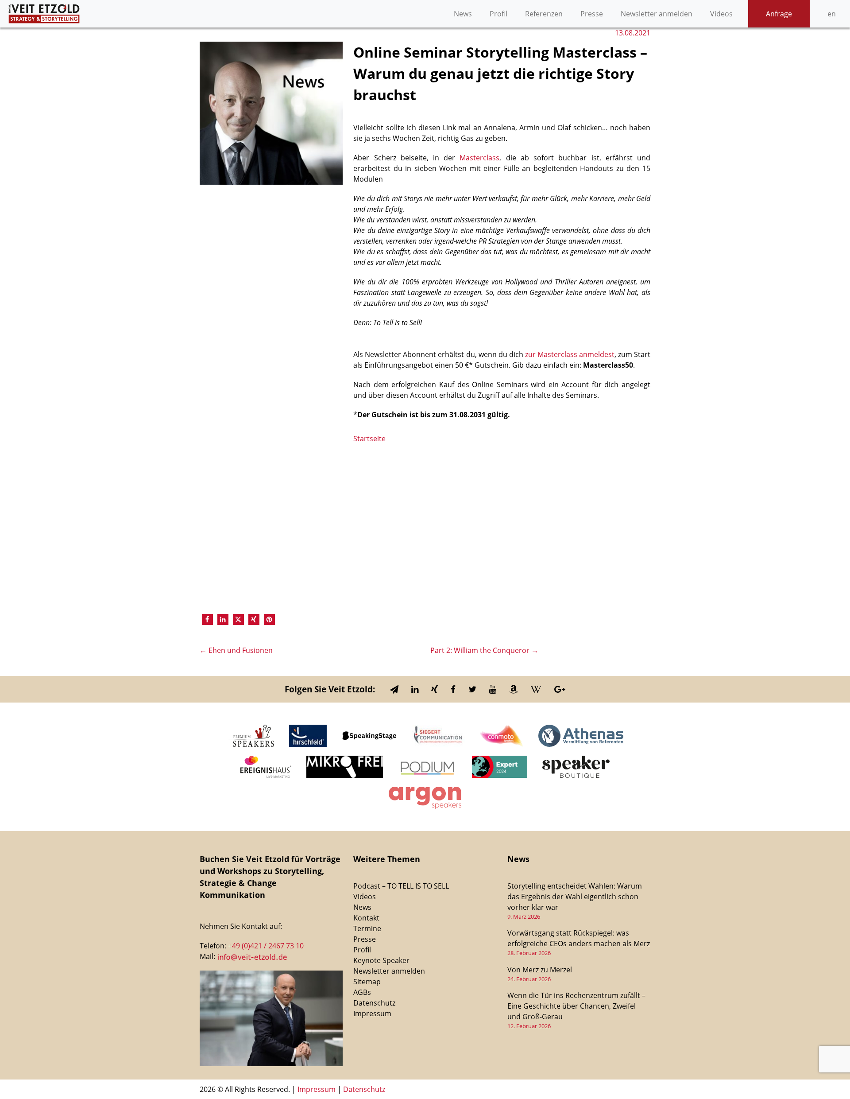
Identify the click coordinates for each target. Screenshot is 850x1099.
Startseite (369, 438)
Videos (721, 14)
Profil (498, 14)
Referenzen (544, 14)
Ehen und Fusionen (236, 650)
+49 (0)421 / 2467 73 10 (266, 946)
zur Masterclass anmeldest (569, 354)
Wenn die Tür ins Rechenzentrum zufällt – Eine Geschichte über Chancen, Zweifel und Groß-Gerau (576, 1005)
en (831, 14)
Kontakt (366, 918)
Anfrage (779, 14)
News (463, 14)
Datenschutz (374, 1003)
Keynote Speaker (381, 960)
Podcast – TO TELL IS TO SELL (401, 886)
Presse (591, 14)
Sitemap (367, 981)
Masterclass (479, 158)
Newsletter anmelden (656, 14)
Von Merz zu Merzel (539, 970)
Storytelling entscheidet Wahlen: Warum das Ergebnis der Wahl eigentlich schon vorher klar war (574, 896)
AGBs (362, 992)
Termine (367, 928)
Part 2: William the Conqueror (484, 650)
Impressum (372, 1013)
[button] (207, 619)
